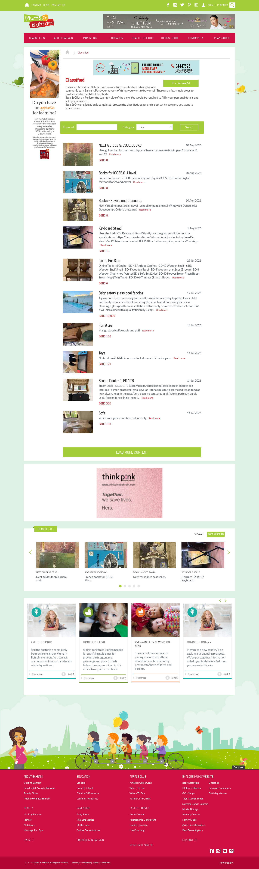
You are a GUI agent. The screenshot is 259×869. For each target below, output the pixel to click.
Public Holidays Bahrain (37, 798)
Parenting (90, 38)
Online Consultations (88, 830)
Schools (81, 782)
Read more (115, 154)
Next (228, 552)
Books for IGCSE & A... (96, 572)
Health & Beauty (143, 38)
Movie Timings (190, 809)
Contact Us (58, 5)
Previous (30, 552)
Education (116, 38)
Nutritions (29, 825)
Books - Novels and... (144, 572)
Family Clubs (31, 793)
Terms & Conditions (101, 862)
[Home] (27, 5)
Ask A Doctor (137, 814)
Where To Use (137, 788)
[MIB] (39, 21)
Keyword (68, 127)
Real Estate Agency (192, 830)
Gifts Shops (188, 793)
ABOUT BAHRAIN (63, 38)
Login (209, 5)
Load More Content (132, 452)
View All (199, 534)
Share (70, 674)
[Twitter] (182, 5)
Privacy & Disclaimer (81, 862)
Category (128, 127)
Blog (46, 5)
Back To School (85, 788)
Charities (214, 782)
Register (222, 5)
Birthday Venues (218, 793)
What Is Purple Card (141, 782)
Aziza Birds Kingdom (193, 825)
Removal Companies (220, 788)
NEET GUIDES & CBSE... (47, 572)
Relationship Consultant (143, 819)
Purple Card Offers (140, 798)
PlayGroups (222, 38)
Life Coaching (137, 830)
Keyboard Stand (190, 572)
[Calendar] (196, 5)
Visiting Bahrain (32, 782)
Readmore (37, 674)
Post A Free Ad (181, 83)
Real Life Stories (85, 819)
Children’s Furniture (88, 793)
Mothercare (83, 825)
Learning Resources (87, 798)
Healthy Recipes (32, 814)
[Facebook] (168, 5)
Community (195, 38)
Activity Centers (191, 814)
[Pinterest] (189, 5)
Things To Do (169, 38)
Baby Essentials (190, 782)
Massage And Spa (33, 830)
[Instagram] (175, 5)
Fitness (28, 819)
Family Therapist (139, 825)
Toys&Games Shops (192, 798)
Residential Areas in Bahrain (39, 788)
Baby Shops (83, 814)
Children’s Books (191, 788)
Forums (36, 5)
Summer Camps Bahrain (195, 803)
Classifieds (37, 38)
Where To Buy (137, 793)
